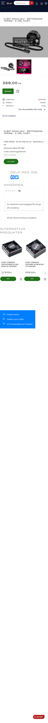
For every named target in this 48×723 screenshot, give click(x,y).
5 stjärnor (14, 191)
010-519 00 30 (9, 7)
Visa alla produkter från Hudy (30, 109)
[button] (3, 3)
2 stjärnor (8, 191)
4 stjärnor (12, 191)
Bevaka (8, 91)
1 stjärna (6, 191)
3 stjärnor (10, 191)
